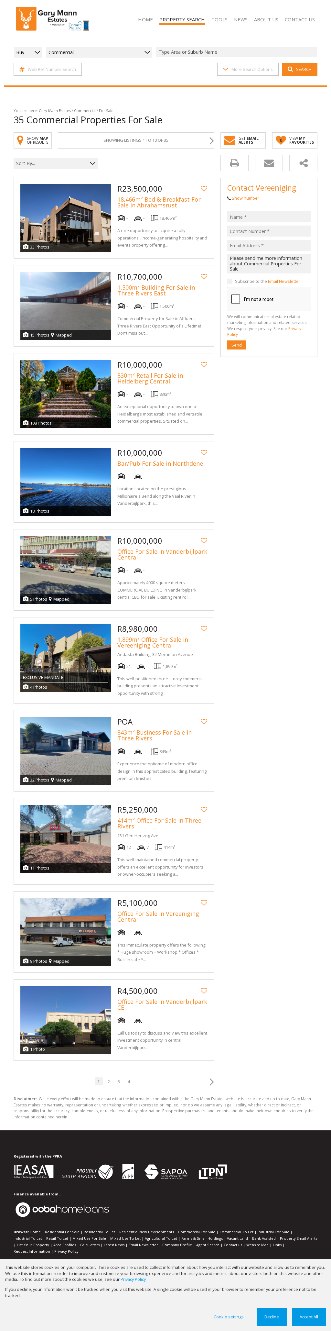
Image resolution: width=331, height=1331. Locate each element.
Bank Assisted (264, 1238)
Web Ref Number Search (52, 69)
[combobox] (237, 52)
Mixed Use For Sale (89, 1238)
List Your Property (33, 1244)
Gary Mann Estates (55, 110)
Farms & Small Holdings (202, 1238)
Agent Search (207, 1244)
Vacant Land (237, 1238)
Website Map (257, 1244)
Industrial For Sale (273, 1231)
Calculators (90, 1244)
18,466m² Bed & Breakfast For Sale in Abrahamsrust (159, 202)
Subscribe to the (267, 281)
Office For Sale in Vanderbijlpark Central (162, 554)
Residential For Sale (62, 1231)
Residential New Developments (146, 1231)
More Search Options (252, 69)
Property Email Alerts (298, 1238)
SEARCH (304, 69)
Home (35, 1231)
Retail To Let (57, 1238)
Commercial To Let (236, 1231)
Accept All (309, 1317)
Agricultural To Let (161, 1238)
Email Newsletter (284, 281)
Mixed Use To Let (125, 1238)
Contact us (233, 1244)
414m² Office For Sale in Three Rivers (159, 823)
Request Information (32, 1251)
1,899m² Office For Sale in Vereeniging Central (152, 642)
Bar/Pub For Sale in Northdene (160, 463)
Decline (271, 1317)
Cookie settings (229, 1317)
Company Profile (177, 1244)
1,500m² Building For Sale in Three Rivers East (156, 290)
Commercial (85, 110)
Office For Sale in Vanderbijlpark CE (162, 1004)
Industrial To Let (28, 1238)
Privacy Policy (66, 1251)
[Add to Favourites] (204, 188)
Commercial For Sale (196, 1231)
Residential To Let (99, 1231)
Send (236, 345)
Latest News (114, 1244)
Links (277, 1244)
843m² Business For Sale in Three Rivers (154, 735)
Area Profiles (64, 1244)
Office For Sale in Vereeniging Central (158, 916)
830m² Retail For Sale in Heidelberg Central (150, 378)
